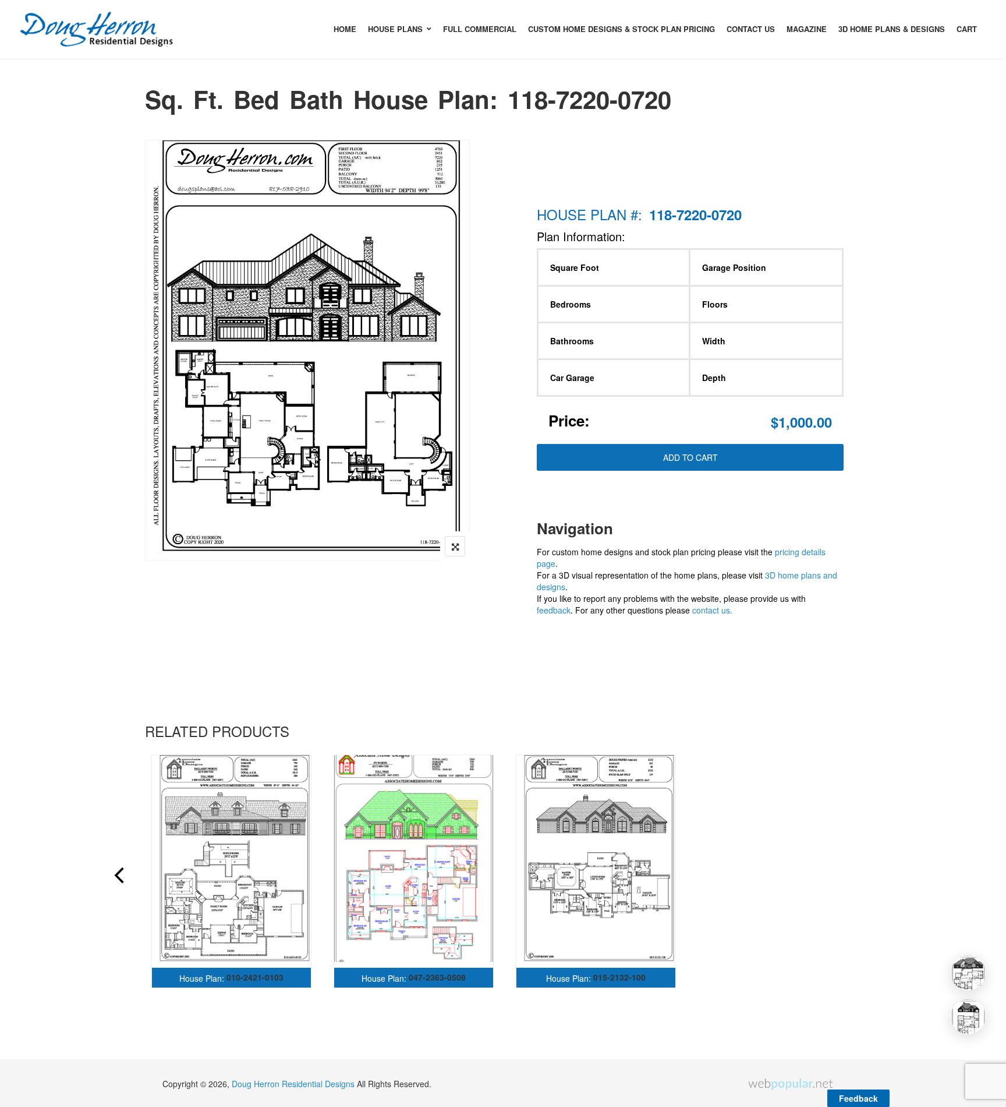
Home (345, 28)
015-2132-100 (619, 977)
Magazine (807, 28)
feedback (554, 610)
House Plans (395, 28)
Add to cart (690, 457)
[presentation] (118, 877)
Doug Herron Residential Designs (293, 1084)
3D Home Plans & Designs (891, 28)
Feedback (858, 1098)
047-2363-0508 (437, 977)
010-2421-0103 (255, 977)
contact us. (712, 610)
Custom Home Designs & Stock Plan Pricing (621, 28)
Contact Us (751, 28)
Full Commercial (479, 28)
